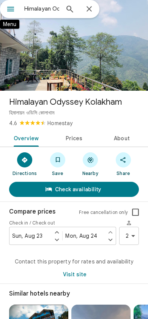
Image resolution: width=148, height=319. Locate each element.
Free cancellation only (103, 212)
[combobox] (41, 8)
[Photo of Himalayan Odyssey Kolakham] (74, 45)
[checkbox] (135, 212)
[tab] (25, 138)
